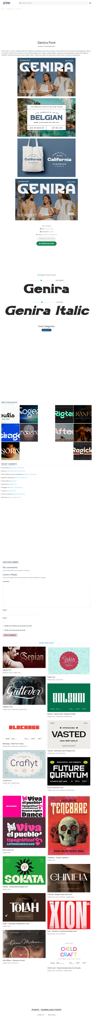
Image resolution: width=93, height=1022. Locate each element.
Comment (6, 581)
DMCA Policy (52, 1015)
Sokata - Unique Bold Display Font (15, 887)
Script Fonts (14, 709)
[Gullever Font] (24, 690)
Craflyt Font (7, 780)
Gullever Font (8, 707)
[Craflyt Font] (24, 764)
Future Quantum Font (55, 787)
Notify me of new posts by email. (15, 630)
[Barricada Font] (24, 822)
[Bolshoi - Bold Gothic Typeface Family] (68, 697)
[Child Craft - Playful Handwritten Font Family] (68, 952)
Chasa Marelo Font (15, 497)
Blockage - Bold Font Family (13, 744)
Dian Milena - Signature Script (14, 960)
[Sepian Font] (24, 657)
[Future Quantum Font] (68, 771)
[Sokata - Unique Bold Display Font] (24, 870)
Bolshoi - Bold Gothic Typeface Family (61, 714)
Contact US (40, 1015)
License (39, 234)
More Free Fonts (46, 643)
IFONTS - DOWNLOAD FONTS (46, 1009)
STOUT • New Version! (16, 487)
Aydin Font (13, 484)
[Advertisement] (46, 26)
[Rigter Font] (64, 414)
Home (3, 9)
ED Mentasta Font (19, 494)
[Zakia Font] (68, 661)
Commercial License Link (46, 239)
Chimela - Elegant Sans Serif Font (59, 894)
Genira (46, 290)
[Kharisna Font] (29, 433)
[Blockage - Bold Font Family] (24, 727)
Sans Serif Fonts (60, 753)
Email (5, 618)
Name (5, 610)
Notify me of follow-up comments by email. (18, 626)
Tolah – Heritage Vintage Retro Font (16, 924)
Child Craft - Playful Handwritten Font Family (64, 968)
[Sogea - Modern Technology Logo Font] (29, 414)
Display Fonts (10, 9)
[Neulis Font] (10, 414)
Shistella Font (12, 491)
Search (20, 3)
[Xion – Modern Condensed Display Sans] (68, 915)
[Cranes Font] (82, 414)
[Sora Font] (10, 451)
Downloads (45, 232)
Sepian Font (7, 670)
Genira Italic (46, 312)
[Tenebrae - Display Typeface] (68, 826)
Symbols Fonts (23, 709)
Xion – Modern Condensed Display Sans (62, 931)
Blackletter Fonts (7, 672)
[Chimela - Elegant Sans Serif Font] (68, 878)
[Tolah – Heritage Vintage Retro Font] (24, 907)
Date (43, 229)
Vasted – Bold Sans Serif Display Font (61, 751)
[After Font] (64, 433)
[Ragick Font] (82, 451)
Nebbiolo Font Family (17, 468)
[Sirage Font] (10, 433)
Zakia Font (51, 677)
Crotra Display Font (21, 477)
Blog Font (13, 481)
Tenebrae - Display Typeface (57, 858)
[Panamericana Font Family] (82, 433)
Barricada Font (8, 850)
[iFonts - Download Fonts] (7, 2)
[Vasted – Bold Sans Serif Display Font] (68, 734)
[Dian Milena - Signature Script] (24, 944)
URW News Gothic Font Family (16, 471)
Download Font (47, 244)
